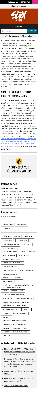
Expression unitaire (9, 270)
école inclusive (8, 336)
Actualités (6, 237)
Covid (23, 252)
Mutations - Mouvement (11, 310)
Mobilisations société (24, 298)
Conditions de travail (10, 248)
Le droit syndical (17, 291)
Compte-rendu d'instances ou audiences (17, 244)
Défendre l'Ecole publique (12, 259)
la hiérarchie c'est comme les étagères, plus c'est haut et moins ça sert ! (18, 286)
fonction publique (26, 270)
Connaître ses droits (10, 252)
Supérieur (6, 228)
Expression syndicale (10, 267)
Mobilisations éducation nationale (15, 306)
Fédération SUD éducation (12, 278)
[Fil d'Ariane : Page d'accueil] (6, 36)
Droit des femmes (9, 255)
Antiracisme (28, 237)
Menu (20, 26)
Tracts (26, 328)
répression (6, 317)
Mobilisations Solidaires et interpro (16, 302)
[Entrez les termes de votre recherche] (14, 31)
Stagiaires (16, 328)
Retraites (6, 313)
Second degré (21, 225)
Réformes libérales (20, 313)
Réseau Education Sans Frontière (14, 321)
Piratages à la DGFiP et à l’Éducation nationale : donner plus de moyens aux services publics (19, 351)
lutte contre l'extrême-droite (13, 295)
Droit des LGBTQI (24, 255)
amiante (17, 237)
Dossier (32, 252)
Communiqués (22, 240)
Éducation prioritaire (20, 332)
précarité (26, 310)
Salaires (6, 328)
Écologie (6, 332)
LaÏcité (5, 291)
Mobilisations (8, 298)
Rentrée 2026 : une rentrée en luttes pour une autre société (18, 379)
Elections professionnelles (12, 263)
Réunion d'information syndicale (14, 324)
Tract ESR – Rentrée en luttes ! (16, 386)
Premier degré (8, 225)
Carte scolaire (8, 240)
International (8, 281)
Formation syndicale (10, 274)
